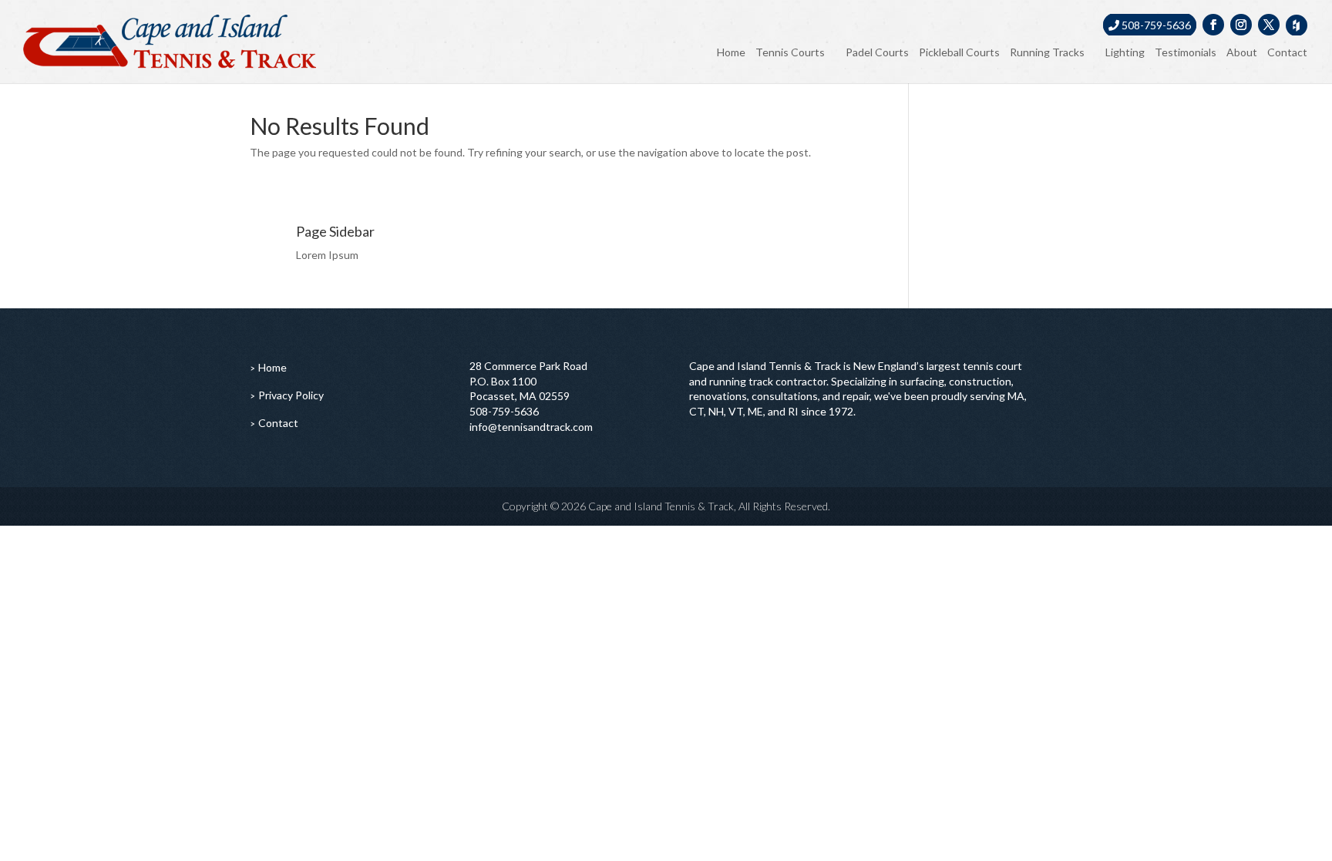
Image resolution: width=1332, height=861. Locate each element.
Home (731, 52)
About (1241, 52)
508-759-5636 (1155, 25)
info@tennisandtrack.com (531, 426)
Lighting (1125, 52)
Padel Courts (877, 52)
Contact (1287, 52)
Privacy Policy (291, 395)
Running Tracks (1047, 52)
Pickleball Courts (959, 52)
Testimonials (1185, 52)
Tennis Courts (790, 52)
